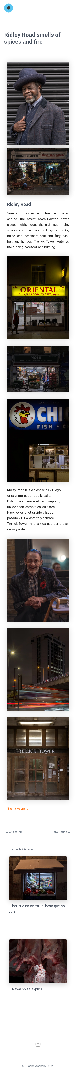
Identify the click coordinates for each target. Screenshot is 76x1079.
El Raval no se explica (26, 989)
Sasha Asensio (17, 808)
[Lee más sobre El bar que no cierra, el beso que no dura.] (38, 878)
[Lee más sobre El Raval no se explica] (38, 961)
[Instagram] (38, 1044)
